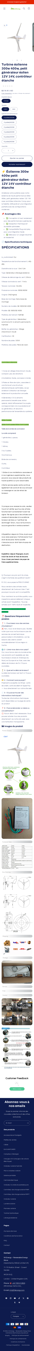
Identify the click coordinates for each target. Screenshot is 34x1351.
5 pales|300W (9, 127)
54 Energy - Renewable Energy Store (19, 1331)
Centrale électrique (11, 1180)
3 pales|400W (9, 122)
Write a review (17, 1089)
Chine (6, 101)
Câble (6, 1144)
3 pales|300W (9, 117)
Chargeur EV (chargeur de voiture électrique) (16, 1160)
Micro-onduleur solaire (12, 1170)
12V (5, 109)
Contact (7, 1245)
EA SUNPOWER (9, 1149)
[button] (4, 8)
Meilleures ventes (10, 1140)
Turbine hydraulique (11, 1213)
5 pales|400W (9, 132)
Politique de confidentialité (18, 1338)
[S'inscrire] (27, 1123)
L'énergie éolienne (10, 1218)
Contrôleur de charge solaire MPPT (17, 1194)
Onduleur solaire (10, 1199)
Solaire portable (10, 1175)
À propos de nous (10, 1231)
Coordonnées (26, 1345)
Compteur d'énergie (11, 1154)
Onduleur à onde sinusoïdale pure (16, 1185)
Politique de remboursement (20, 1335)
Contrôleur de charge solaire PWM (16, 1189)
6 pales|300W (9, 137)
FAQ (5, 1240)
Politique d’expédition (13, 1345)
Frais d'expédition (7, 93)
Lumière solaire (9, 1203)
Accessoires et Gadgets (13, 1135)
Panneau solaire (10, 1208)
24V (13, 109)
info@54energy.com (17, 1290)
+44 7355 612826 (18, 1283)
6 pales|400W (9, 141)
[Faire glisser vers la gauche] (12, 60)
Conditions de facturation (13, 1236)
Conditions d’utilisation (18, 1342)
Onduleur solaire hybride (13, 1166)
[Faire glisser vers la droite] (21, 60)
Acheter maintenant (17, 164)
